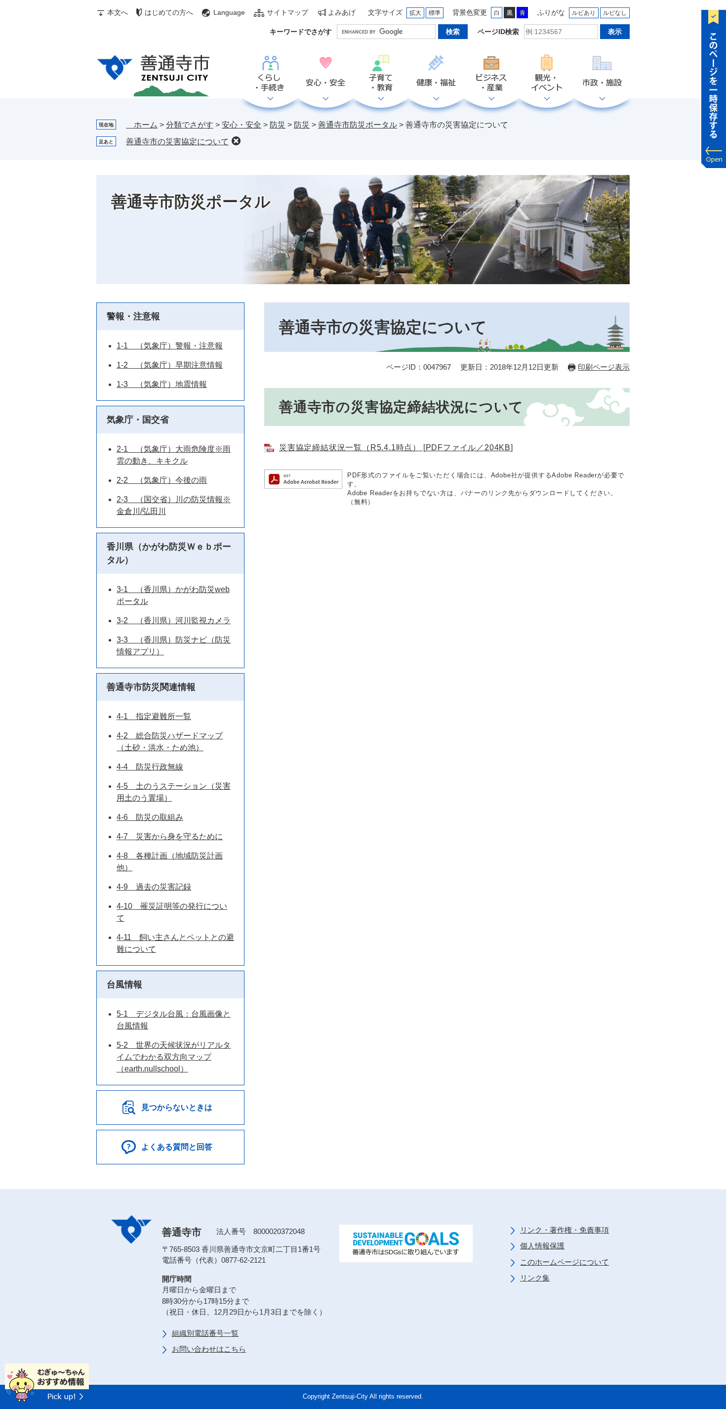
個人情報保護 (542, 1245)
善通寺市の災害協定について (177, 141)
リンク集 (535, 1278)
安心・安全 (325, 73)
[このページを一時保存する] (713, 86)
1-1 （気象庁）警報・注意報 (170, 346)
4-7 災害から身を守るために (170, 836)
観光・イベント (546, 73)
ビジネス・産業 (491, 73)
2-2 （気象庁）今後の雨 (162, 480)
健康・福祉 (436, 73)
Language (229, 12)
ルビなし (615, 12)
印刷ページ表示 (604, 367)
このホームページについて (564, 1262)
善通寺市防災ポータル (357, 125)
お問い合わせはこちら (209, 1349)
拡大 (415, 12)
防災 (277, 125)
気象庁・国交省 (138, 420)
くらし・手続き (270, 73)
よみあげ (342, 12)
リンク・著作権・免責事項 (564, 1230)
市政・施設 (602, 73)
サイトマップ (287, 12)
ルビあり (584, 12)
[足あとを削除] (236, 141)
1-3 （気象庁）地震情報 (162, 384)
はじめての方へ (169, 12)
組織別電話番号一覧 (205, 1333)
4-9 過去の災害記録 (154, 887)
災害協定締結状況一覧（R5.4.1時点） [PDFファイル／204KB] (396, 447)
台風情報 (124, 984)
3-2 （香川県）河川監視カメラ (174, 620)
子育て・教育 (380, 73)
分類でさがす (189, 125)
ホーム (142, 125)
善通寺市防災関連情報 (151, 687)
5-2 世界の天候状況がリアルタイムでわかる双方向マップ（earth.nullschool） (174, 1057)
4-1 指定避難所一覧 (154, 716)
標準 (435, 12)
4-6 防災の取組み (150, 817)
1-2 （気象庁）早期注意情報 (170, 365)
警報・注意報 (133, 316)
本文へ (117, 12)
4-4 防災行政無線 (150, 767)
